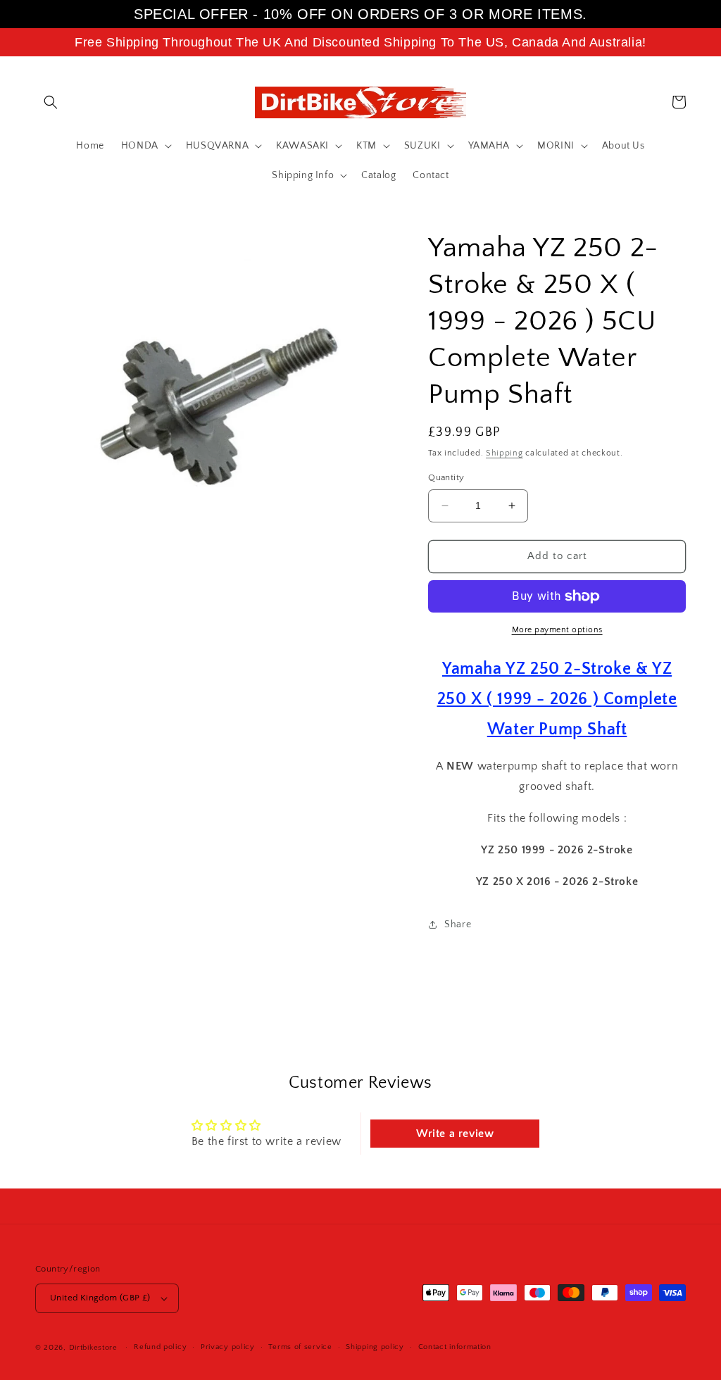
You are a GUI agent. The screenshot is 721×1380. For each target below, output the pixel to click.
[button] (50, 102)
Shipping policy (375, 1347)
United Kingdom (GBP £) (100, 1298)
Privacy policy (228, 1347)
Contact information (454, 1347)
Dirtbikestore (93, 1347)
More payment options (557, 629)
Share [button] (457, 924)
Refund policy (160, 1347)
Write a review (455, 1133)
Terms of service (300, 1347)
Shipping (504, 453)
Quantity (446, 477)
